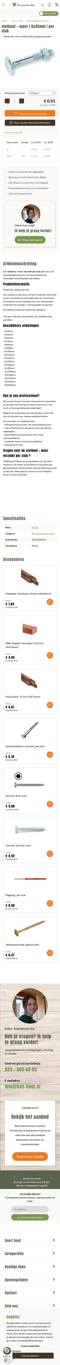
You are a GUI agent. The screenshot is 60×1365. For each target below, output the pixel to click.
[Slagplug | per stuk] (30, 879)
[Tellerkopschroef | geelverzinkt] (30, 929)
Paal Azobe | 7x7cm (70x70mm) (23, 696)
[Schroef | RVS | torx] (30, 780)
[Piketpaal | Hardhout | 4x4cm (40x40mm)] (30, 577)
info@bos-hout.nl (22, 1086)
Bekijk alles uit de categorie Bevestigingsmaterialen (27, 36)
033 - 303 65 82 (21, 1069)
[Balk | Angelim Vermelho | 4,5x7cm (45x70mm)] (30, 627)
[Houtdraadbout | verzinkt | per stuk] (30, 730)
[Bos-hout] (23, 4)
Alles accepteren (30, 1355)
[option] (30, 62)
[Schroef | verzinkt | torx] (30, 829)
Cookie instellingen (30, 1345)
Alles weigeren (13, 1350)
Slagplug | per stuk (16, 895)
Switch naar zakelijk (30, 1156)
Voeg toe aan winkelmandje (32, 113)
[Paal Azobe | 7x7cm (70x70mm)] (30, 680)
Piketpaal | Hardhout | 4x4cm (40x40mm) (28, 593)
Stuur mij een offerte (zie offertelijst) (32, 122)
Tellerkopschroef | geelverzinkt (22, 944)
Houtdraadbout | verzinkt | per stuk (25, 746)
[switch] (7, 1360)
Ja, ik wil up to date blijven (30, 1217)
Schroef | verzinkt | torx (18, 845)
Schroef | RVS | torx (16, 795)
